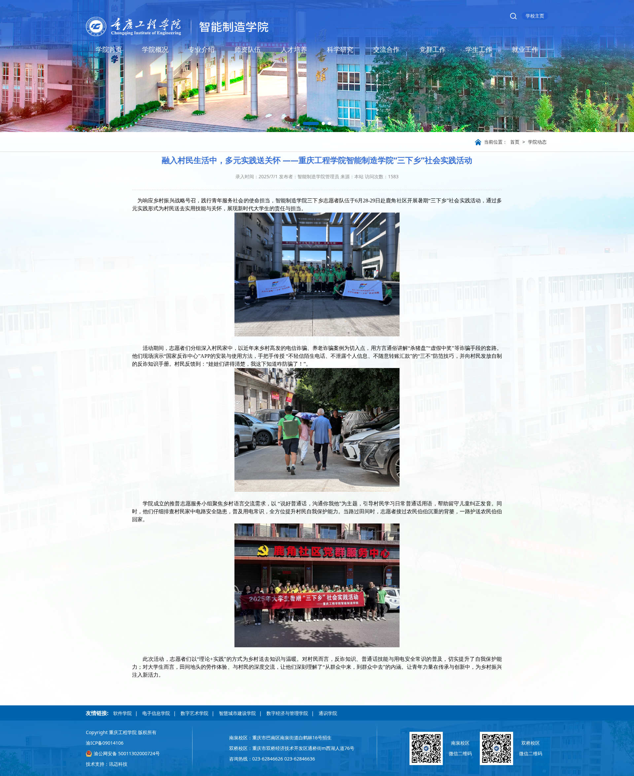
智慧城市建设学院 (237, 713)
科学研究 (340, 49)
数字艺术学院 (194, 713)
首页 (514, 142)
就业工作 (525, 49)
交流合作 (386, 49)
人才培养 (294, 49)
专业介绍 (201, 49)
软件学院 (122, 713)
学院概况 (155, 49)
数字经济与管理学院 (287, 713)
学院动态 (537, 142)
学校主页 (535, 16)
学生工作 (479, 49)
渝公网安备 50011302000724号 (127, 753)
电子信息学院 (156, 713)
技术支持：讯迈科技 (106, 764)
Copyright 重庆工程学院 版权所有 (121, 732)
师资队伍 (247, 49)
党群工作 (432, 49)
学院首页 (109, 49)
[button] (311, 123)
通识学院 (328, 713)
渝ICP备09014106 (104, 743)
